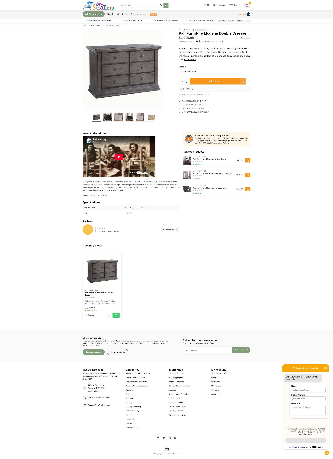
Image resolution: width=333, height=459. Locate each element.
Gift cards (222, 20)
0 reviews (209, 30)
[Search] (166, 5)
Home (85, 26)
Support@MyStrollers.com (229, 140)
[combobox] (144, 5)
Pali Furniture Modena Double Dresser (106, 26)
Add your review (170, 229)
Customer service (138, 14)
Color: (182, 66)
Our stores (122, 14)
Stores (231, 20)
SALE (153, 14)
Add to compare (185, 94)
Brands (110, 14)
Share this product (201, 94)
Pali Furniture (185, 30)
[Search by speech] (161, 5)
